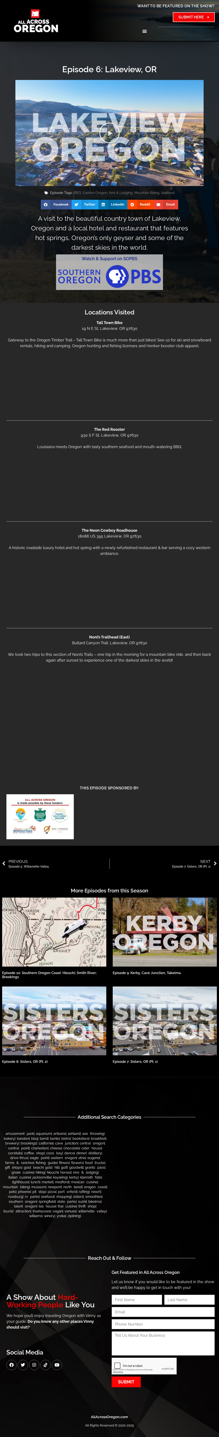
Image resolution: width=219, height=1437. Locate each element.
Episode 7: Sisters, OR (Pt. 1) (135, 1062)
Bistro (65, 1139)
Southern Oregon (23, 1202)
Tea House (47, 1206)
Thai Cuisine (67, 1206)
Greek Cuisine (23, 1172)
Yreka (61, 1216)
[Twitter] (23, 1365)
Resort (96, 1192)
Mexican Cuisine (84, 1182)
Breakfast (98, 1139)
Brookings (29, 1143)
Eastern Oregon (95, 193)
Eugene (93, 1158)
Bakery (9, 1139)
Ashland (74, 1134)
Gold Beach (33, 1167)
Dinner (81, 1153)
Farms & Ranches (19, 1163)
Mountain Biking (146, 193)
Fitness (64, 1163)
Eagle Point (39, 1158)
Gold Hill (52, 1167)
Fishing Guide (46, 1163)
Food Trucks (95, 1163)
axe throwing (93, 1134)
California (46, 1143)
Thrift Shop (87, 1206)
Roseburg (15, 1197)
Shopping (63, 1197)
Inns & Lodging (121, 193)
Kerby (73, 1177)
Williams (35, 1216)
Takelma (94, 1202)
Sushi (82, 1202)
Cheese (55, 1148)
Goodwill (76, 1167)
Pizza (52, 1192)
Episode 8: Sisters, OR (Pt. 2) (25, 1062)
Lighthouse (20, 1182)
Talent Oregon (25, 1206)
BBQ (77, 193)
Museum (38, 1187)
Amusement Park (20, 1134)
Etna (81, 1158)
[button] (144, 31)
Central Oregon (92, 1143)
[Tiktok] (45, 1365)
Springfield (47, 1202)
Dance (69, 1153)
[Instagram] (34, 1365)
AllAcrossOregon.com (109, 1417)
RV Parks (32, 1197)
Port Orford (67, 1192)
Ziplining (74, 1216)
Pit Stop (39, 1192)
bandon (23, 1139)
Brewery (12, 1143)
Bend (44, 1139)
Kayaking (60, 1177)
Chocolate (71, 1148)
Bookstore (81, 1139)
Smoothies (93, 1197)
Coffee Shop (34, 1153)
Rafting (84, 1192)
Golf (64, 1167)
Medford (62, 1182)
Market (47, 1182)
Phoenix (24, 1192)
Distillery (94, 1153)
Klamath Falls (90, 1177)
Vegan (57, 1211)
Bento (54, 1139)
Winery (49, 1216)
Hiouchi (52, 1172)
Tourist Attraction (17, 1211)
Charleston (39, 1148)
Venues (70, 1211)
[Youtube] (57, 1365)
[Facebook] (11, 1365)
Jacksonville (42, 1177)
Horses (65, 1172)
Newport (54, 1187)
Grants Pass (95, 1167)
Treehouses (41, 1211)
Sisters (78, 1197)
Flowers (77, 1163)
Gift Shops (13, 1167)
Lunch (35, 1182)
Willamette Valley (92, 1211)
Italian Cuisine (19, 1177)
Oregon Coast (95, 1187)
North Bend (72, 1187)
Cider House (91, 1148)
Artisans (59, 1134)
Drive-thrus (19, 1158)
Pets (12, 1192)
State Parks (66, 1202)
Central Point (18, 1148)
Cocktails (15, 1153)
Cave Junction (66, 1143)
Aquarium (43, 1134)
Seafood (168, 193)
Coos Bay (54, 1153)
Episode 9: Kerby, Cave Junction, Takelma (147, 973)
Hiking (40, 1172)
